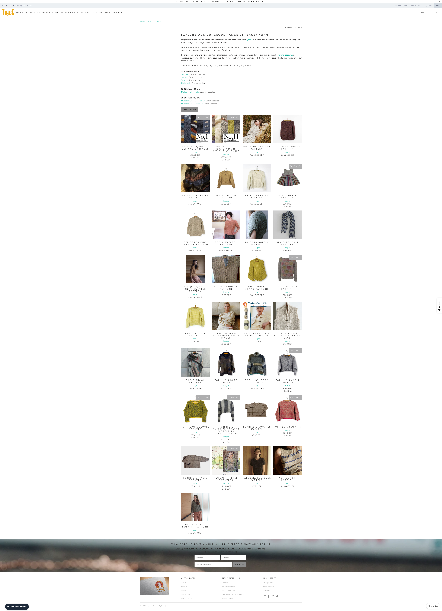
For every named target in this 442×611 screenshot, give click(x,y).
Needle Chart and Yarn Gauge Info (233, 594)
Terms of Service (268, 586)
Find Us (183, 583)
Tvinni (183, 80)
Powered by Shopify (159, 606)
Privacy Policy (267, 583)
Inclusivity (266, 590)
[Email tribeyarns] (3, 6)
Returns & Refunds (228, 590)
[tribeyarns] (8, 12)
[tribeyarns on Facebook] (6, 6)
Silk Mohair (200, 101)
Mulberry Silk (187, 92)
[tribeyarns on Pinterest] (14, 6)
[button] (19, 12)
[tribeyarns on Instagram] (10, 6)
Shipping (225, 583)
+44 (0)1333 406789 (24, 6)
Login (429, 6)
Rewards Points (227, 598)
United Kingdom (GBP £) (406, 6)
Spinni (184, 77)
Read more (190, 109)
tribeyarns (148, 606)
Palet (197, 92)
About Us (184, 586)
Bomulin (199, 104)
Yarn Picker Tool (186, 598)
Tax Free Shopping (228, 586)
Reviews (184, 590)
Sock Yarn (185, 74)
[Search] (437, 12)
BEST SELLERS (186, 594)
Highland (185, 83)
